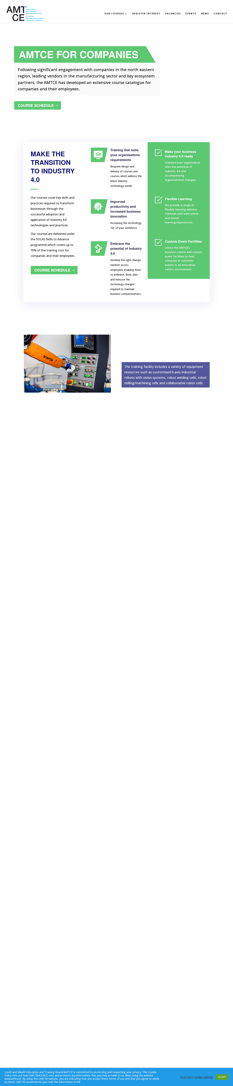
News (205, 13)
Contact (220, 13)
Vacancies (173, 13)
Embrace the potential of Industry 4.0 (126, 248)
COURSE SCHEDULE (36, 105)
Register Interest (146, 13)
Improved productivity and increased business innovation (125, 209)
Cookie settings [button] (203, 1077)
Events (190, 13)
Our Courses (114, 13)
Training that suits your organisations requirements (125, 155)
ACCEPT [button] (222, 1077)
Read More (186, 1077)
